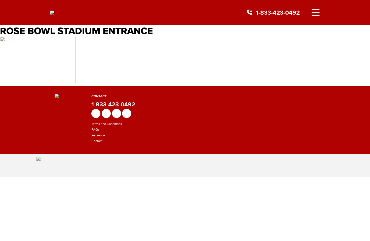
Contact (96, 141)
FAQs (95, 129)
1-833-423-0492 (278, 12)
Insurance (98, 135)
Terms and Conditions (106, 124)
